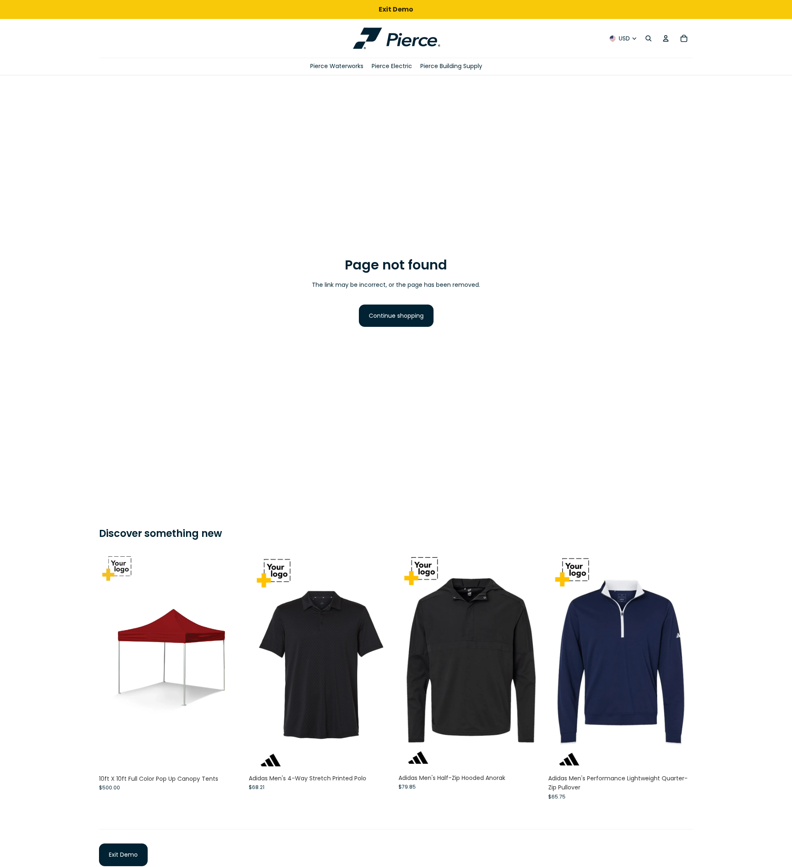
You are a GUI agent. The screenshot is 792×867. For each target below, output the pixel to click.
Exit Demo (123, 854)
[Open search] (648, 38)
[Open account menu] (666, 38)
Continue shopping (396, 316)
